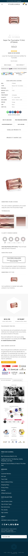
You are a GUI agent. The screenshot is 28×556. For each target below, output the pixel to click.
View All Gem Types (6, 504)
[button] (1, 20)
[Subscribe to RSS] (13, 524)
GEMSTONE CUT (6, 272)
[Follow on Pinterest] (11, 524)
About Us (9, 552)
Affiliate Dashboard (6, 493)
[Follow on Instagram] (4, 524)
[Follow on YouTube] (17, 524)
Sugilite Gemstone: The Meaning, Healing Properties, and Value (12, 459)
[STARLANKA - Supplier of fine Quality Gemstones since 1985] (14, 4)
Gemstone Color (7, 201)
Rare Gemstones (5, 507)
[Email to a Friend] (15, 112)
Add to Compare (7, 64)
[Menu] (2, 4)
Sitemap (3, 490)
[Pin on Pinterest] (18, 112)
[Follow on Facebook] (2, 524)
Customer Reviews (6, 473)
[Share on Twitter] (13, 112)
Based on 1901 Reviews (14, 53)
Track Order (4, 479)
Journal (15, 552)
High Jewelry (4, 512)
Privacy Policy (4, 487)
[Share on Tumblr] (20, 112)
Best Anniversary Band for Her (9, 456)
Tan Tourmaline (16, 37)
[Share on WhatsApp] (8, 112)
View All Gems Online (6, 501)
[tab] (6, 380)
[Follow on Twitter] (6, 524)
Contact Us (14, 553)
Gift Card (3, 476)
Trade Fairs (21, 552)
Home (9, 37)
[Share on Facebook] (10, 112)
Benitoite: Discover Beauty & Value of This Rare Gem (13, 464)
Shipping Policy (5, 484)
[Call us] (9, 524)
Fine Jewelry (4, 509)
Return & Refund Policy (7, 482)
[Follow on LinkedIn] (15, 524)
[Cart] (26, 4)
